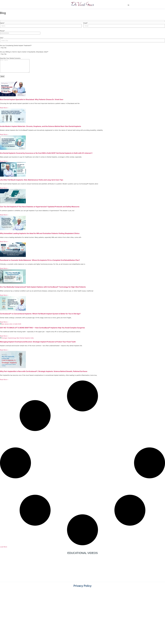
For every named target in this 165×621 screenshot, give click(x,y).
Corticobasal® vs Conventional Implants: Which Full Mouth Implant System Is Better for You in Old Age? (40, 314)
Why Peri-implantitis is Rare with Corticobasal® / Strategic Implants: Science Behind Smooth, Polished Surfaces (43, 371)
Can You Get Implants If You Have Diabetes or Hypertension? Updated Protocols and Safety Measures (39, 207)
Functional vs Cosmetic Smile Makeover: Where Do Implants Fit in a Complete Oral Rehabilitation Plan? (40, 260)
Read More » (4, 108)
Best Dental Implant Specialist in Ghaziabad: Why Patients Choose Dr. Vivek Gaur (31, 99)
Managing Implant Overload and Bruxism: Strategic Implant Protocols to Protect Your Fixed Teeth (38, 342)
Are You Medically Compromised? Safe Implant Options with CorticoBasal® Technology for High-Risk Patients (43, 287)
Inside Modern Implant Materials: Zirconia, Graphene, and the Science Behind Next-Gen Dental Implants (40, 126)
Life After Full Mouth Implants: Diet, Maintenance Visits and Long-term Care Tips (31, 180)
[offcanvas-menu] (128, 5)
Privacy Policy (82, 585)
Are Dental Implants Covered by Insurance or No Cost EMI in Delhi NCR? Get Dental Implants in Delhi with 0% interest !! (46, 153)
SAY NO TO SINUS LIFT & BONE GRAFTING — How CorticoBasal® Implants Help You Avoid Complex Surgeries (42, 328)
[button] (3, 547)
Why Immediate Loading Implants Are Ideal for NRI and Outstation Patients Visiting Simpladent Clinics (39, 233)
